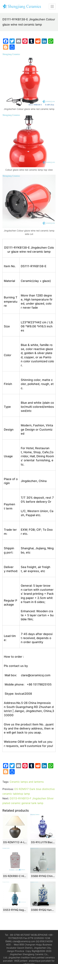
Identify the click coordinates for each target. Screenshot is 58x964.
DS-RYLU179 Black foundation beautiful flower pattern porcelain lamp (43, 842)
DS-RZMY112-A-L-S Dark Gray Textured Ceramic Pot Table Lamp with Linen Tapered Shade (15, 842)
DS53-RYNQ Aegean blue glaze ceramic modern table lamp (15, 909)
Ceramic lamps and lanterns (27, 781)
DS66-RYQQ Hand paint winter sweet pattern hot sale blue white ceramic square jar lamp (43, 909)
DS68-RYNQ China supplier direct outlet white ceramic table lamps (43, 876)
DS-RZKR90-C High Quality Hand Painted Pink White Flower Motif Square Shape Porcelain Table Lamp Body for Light (15, 876)
